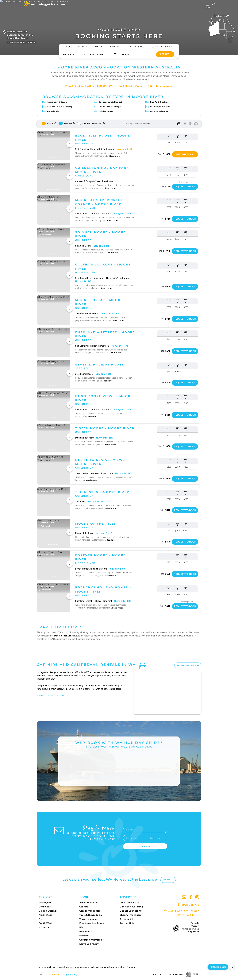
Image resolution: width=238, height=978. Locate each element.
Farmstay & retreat (160, 106)
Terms (103, 967)
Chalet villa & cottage (110, 106)
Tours (99, 46)
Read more (115, 156)
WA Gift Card (163, 46)
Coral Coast (45, 906)
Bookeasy (94, 967)
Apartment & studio (57, 102)
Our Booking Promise (91, 939)
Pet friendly (53, 111)
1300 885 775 (190, 904)
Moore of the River (96, 523)
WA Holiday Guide (131, 86)
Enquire (166, 879)
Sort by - (129, 123)
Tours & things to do (90, 915)
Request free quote (186, 665)
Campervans (136, 46)
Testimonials (127, 919)
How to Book (86, 931)
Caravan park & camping (59, 106)
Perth (42, 919)
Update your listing (131, 911)
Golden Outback (48, 911)
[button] (74, 54)
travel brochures (63, 635)
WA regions (45, 902)
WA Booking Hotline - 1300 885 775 (90, 86)
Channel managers (130, 915)
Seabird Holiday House (99, 364)
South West (45, 923)
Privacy (110, 967)
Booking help (219, 967)
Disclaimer (120, 967)
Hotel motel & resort (160, 111)
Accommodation (76, 46)
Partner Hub (127, 923)
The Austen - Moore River (102, 492)
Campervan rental (89, 911)
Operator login (72, 974)
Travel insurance (88, 919)
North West (45, 915)
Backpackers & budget (110, 102)
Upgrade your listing (131, 906)
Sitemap (131, 967)
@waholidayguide (161, 86)
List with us (53, 974)
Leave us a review (89, 944)
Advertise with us (130, 902)
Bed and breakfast (159, 102)
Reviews (84, 935)
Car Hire (115, 46)
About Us (44, 927)
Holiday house (106, 111)
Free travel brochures (91, 923)
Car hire (83, 906)
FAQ (81, 927)
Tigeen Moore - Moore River (105, 428)
